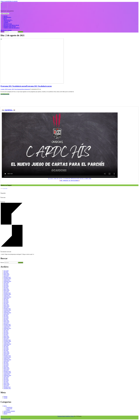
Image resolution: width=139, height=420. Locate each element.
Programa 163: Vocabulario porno (26, 86)
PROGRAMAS (7, 17)
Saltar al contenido (9, 1)
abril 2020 (5, 350)
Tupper (5, 22)
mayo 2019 (6, 364)
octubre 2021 (6, 327)
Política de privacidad (11, 25)
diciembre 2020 (7, 340)
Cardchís (8, 110)
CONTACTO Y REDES (9, 411)
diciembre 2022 (7, 308)
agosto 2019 (6, 361)
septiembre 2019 (7, 359)
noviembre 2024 (7, 278)
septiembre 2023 (7, 297)
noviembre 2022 (7, 310)
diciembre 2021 (7, 324)
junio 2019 (5, 363)
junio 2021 (5, 332)
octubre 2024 (6, 280)
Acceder (5, 397)
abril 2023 (5, 303)
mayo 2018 (6, 380)
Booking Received (9, 26)
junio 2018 (5, 379)
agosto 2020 (6, 345)
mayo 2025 (6, 270)
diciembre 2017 (7, 387)
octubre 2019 (6, 358)
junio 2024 (5, 285)
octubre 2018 (6, 374)
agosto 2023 (6, 298)
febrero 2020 (6, 353)
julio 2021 (5, 330)
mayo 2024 (6, 286)
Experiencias (9, 407)
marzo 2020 (6, 351)
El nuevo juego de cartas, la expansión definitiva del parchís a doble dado (69, 178)
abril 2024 (5, 287)
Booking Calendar (5, 188)
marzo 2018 (6, 383)
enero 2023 (6, 307)
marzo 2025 (6, 273)
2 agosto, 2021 (7, 89)
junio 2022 (5, 316)
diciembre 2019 (7, 355)
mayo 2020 (6, 349)
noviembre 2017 (7, 388)
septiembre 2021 (7, 328)
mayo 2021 (6, 333)
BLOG (5, 18)
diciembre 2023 (7, 293)
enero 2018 (6, 385)
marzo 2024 (6, 289)
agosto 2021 (6, 329)
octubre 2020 (6, 342)
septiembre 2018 (7, 375)
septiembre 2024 (7, 281)
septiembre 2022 (7, 312)
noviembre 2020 (7, 341)
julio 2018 (5, 378)
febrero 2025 (6, 274)
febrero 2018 (6, 384)
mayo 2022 (6, 317)
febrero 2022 (6, 321)
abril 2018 (5, 381)
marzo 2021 (6, 336)
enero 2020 (6, 354)
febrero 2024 (6, 290)
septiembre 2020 (7, 344)
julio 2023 (5, 299)
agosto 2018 (6, 376)
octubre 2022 (6, 311)
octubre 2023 (6, 295)
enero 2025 (6, 276)
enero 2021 (6, 338)
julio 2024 (5, 283)
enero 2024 (6, 291)
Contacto (6, 21)
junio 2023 (5, 300)
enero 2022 (6, 323)
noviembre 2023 (7, 294)
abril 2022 (5, 319)
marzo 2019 (6, 367)
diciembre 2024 (7, 277)
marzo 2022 (6, 320)
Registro (5, 396)
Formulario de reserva (11, 27)
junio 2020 (5, 347)
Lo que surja (9, 408)
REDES (5, 413)
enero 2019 (6, 370)
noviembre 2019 (7, 357)
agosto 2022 (6, 314)
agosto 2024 (6, 282)
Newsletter (7, 24)
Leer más (5, 94)
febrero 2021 (6, 337)
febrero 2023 (6, 306)
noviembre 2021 (7, 325)
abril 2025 (5, 272)
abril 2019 (5, 366)
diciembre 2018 (7, 371)
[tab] (5, 13)
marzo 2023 (6, 304)
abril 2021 (5, 334)
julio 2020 (5, 346)
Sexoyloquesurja (22, 89)
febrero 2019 (6, 368)
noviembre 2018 (7, 372)
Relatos (8, 409)
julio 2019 (5, 362)
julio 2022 (5, 315)
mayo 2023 (6, 302)
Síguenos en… (8, 20)
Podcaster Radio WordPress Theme (66, 416)
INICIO (5, 16)
